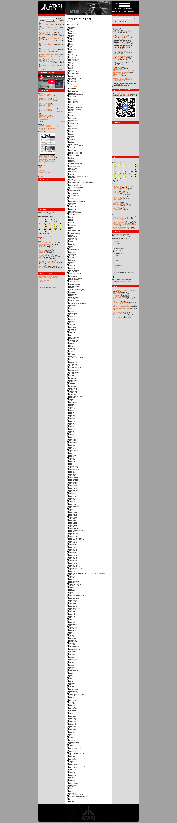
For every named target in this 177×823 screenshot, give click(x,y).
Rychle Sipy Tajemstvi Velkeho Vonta (78, 796)
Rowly (70, 734)
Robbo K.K (72, 499)
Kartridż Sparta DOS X (45, 98)
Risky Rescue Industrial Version (77, 357)
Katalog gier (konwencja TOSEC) (47, 236)
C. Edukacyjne (118, 265)
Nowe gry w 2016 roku (45, 109)
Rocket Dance (72, 638)
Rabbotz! (71, 51)
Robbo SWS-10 (73, 557)
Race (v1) (71, 52)
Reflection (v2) (73, 239)
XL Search (41, 173)
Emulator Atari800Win (44, 125)
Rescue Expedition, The (75, 273)
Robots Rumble (73, 629)
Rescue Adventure (74, 270)
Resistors (71, 287)
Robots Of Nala (73, 627)
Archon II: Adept (43, 255)
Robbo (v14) (72, 418)
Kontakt (40, 176)
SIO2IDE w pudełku (118, 316)
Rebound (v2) (72, 208)
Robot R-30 (72, 616)
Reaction (71, 174)
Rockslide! (72, 668)
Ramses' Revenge (73, 144)
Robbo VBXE (72, 576)
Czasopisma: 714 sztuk (45, 155)
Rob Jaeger (116, 202)
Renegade (71, 255)
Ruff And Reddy (73, 750)
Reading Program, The (75, 185)
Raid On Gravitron (74, 98)
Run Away (71, 761)
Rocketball (72, 654)
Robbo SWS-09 (73, 555)
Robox (70, 632)
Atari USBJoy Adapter (118, 218)
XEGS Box (115, 313)
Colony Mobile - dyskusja (45, 278)
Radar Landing (73, 88)
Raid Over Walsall (73, 102)
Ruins (70, 755)
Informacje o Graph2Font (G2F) (121, 41)
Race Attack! (72, 57)
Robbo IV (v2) (72, 498)
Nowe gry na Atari (117, 48)
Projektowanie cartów (118, 298)
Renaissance (72, 254)
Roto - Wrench (73, 708)
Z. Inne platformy (119, 274)
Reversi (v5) (72, 321)
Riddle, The (72, 332)
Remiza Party (72, 252)
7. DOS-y (116, 255)
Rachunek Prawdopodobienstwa (77, 75)
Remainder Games (74, 249)
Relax (70, 247)
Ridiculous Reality (74, 334)
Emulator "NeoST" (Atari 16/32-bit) (121, 58)
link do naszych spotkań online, (121, 94)
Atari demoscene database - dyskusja (48, 277)
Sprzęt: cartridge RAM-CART (120, 223)
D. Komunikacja (118, 267)
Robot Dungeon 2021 (74, 608)
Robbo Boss (72, 474)
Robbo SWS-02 (73, 544)
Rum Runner (72, 759)
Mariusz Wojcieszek (118, 194)
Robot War (72, 622)
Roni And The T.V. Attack (75, 696)
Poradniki (40, 93)
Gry (116, 21)
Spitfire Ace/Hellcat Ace (45, 256)
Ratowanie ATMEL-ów (118, 297)
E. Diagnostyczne (119, 270)
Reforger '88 (72, 244)
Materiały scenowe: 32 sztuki (46, 156)
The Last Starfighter (44, 260)
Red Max (71, 220)
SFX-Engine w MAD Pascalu (46, 95)
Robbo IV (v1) (72, 496)
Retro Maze (72, 292)
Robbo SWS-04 (73, 547)
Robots (71, 625)
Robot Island (72, 609)
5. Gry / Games (117, 73)
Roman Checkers (73, 688)
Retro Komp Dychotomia (75, 290)
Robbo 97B (72, 461)
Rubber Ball (72, 743)
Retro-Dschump (73, 294)
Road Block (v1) (73, 378)
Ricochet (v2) (72, 330)
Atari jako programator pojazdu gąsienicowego (124, 290)
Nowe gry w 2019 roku (45, 104)
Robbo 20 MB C (73, 444)
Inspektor (41, 266)
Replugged (72, 260)
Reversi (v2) (72, 316)
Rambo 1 (71, 134)
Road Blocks (72, 381)
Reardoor (71, 198)
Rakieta (71, 126)
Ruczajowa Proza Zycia (75, 748)
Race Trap (71, 63)
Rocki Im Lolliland (74, 659)
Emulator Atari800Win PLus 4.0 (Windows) (49, 127)
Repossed (71, 262)
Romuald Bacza (117, 196)
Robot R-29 (72, 614)
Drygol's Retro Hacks (44, 172)
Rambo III (71, 136)
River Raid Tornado (74, 370)
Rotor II (71, 713)
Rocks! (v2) (72, 667)
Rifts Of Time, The (74, 337)
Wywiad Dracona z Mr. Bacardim (121, 186)
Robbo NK (71, 531)
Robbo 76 (71, 456)
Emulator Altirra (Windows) (45, 129)
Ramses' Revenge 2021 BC (76, 145)
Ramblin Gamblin (73, 133)
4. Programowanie (119, 248)
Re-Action (71, 173)
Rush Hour (72, 780)
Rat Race (71, 158)
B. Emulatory (117, 263)
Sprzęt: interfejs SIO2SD (119, 228)
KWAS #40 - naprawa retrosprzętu (47, 56)
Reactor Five (72, 177)
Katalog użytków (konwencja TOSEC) (122, 279)
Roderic (71, 672)
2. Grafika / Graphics (118, 69)
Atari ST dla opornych (44, 115)
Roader (71, 399)
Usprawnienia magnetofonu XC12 (47, 99)
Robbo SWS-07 (73, 552)
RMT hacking (116, 39)
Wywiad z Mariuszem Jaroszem (121, 185)
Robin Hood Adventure (75, 584)
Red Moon (71, 222)
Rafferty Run (72, 96)
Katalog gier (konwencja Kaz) (46, 212)
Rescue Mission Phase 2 (75, 278)
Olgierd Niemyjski (117, 209)
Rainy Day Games (73, 123)
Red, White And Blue (74, 230)
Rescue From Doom (74, 275)
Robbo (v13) (72, 416)
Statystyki (41, 281)
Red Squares (72, 225)
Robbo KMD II (72, 503)
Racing (71, 76)
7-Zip (52, 238)
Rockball (71, 635)
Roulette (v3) (72, 721)
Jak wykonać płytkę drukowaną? (121, 308)
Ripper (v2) (72, 349)
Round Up (71, 731)
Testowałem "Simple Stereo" (120, 302)
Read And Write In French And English (79, 181)
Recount (71, 217)
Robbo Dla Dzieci (73, 480)
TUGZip (55, 238)
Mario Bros (42, 250)
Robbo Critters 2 (73, 479)
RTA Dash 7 (72, 41)
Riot (70, 345)
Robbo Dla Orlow (73, 483)
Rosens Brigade (73, 703)
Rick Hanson (72, 327)
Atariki (40, 166)
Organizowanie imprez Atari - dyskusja (48, 276)
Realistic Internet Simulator (76, 187)
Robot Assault (73, 600)
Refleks (71, 241)
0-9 (41, 219)
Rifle (70, 335)
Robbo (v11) (72, 413)
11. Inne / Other (117, 80)
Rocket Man (72, 643)
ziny (126, 178)
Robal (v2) (71, 405)
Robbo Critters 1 (73, 477)
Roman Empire (73, 691)
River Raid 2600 (73, 362)
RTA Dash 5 (72, 38)
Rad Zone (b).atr (75, 84)
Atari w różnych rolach (118, 314)
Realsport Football (74, 192)
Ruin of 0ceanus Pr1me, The (76, 753)
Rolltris (71, 684)
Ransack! (71, 149)
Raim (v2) (71, 117)
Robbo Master (72, 526)
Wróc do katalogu (71, 21)
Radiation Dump (73, 91)
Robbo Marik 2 (73, 522)
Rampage (71, 141)
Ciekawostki (116, 53)
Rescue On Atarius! (74, 279)
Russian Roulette (73, 783)
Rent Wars (71, 257)
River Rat (71, 375)
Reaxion (71, 200)
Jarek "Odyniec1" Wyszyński (120, 207)
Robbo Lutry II (73, 512)
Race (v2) (71, 54)
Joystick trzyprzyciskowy (119, 305)
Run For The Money (74, 764)
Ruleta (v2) (72, 758)
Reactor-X (71, 179)
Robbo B (71, 471)
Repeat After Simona (74, 259)
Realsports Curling (74, 195)
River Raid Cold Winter (75, 367)
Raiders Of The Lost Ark (75, 107)
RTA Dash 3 (72, 35)
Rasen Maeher (72, 150)
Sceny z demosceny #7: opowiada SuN (49, 36)
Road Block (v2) (73, 380)
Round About (72, 729)
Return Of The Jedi (74, 300)
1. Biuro (116, 241)
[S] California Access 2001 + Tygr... (121, 43)
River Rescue (72, 377)
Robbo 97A (72, 459)
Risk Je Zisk (72, 354)
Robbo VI (71, 577)
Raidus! (71, 110)
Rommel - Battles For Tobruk (76, 694)
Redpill (71, 235)
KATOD (115, 193)
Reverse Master (73, 313)
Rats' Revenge (73, 168)
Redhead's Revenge (74, 233)
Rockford (71, 657)
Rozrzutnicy (72, 739)
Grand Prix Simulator (44, 267)
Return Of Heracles (74, 297)
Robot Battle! (72, 605)
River (70, 359)
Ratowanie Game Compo (75, 163)
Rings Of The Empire (74, 341)
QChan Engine (43, 119)
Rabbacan (71, 44)
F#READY (115, 191)
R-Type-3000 (72, 27)
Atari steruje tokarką (118, 317)
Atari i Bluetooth (117, 292)
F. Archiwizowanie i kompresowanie (124, 272)
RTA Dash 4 (72, 36)
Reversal (71, 308)
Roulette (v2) (72, 719)
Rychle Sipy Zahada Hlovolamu (77, 798)
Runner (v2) (72, 774)
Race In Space (72, 62)
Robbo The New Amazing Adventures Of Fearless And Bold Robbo (87, 573)
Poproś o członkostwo (128, 11)
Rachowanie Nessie (74, 73)
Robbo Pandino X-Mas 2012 (76, 539)
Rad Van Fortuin (73, 81)
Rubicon (71, 745)
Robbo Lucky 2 (73, 509)
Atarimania (41, 170)
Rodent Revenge (73, 670)
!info (126, 169)
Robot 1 (71, 597)
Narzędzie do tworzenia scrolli (46, 97)
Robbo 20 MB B (73, 442)
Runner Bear (72, 775)
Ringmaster (72, 338)
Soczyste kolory (117, 312)
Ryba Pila (71, 786)
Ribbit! (71, 326)
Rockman (71, 662)
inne (52, 231)
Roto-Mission (72, 710)
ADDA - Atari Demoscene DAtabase (121, 160)
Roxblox (71, 735)
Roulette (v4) (72, 723)
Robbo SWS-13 (73, 562)
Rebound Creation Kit (75, 212)
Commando (42, 249)
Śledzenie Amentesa (118, 197)
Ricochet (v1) (72, 329)
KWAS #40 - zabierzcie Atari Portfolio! (48, 54)
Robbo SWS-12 (73, 560)
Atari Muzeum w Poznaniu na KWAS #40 (49, 38)
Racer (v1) (71, 67)
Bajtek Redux (42, 162)
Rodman (71, 673)
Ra (69, 43)
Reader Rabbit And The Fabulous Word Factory (81, 182)
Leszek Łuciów (117, 198)
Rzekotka (71, 801)
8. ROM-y (116, 258)
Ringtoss (71, 343)
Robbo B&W (72, 472)
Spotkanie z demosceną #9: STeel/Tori (48, 29)
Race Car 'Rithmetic (74, 59)
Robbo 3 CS (72, 447)
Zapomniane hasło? (117, 11)
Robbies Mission (73, 408)
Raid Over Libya (73, 99)
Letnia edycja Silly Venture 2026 (47, 32)
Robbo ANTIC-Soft (74, 466)
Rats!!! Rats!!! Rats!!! (75, 166)
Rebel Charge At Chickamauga (77, 201)
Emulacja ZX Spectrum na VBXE (47, 108)
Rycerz (71, 788)
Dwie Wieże (42, 261)
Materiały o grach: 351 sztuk (46, 160)
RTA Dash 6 (72, 39)
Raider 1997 (72, 104)
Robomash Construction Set (76, 595)
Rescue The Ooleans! (74, 284)
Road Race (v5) (73, 393)
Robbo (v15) (72, 420)
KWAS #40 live (43, 51)
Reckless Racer (73, 216)
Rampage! (71, 142)
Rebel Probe (72, 204)
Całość (43, 238)
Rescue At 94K (73, 271)
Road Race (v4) (73, 391)
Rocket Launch (73, 641)
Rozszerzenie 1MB (118, 303)
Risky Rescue (72, 356)
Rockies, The (72, 660)
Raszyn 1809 (72, 157)
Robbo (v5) (72, 429)
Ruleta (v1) (72, 756)
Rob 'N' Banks (73, 402)
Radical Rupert (73, 93)
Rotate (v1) (72, 705)
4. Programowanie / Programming (121, 72)
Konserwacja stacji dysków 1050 (47, 100)
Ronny (70, 699)
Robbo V (71, 574)
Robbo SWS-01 (73, 542)
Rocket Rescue (73, 648)
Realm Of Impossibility (75, 188)
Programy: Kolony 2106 (119, 219)
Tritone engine (42, 118)
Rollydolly (71, 686)
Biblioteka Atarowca (43, 131)
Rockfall (71, 656)
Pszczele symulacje (118, 46)
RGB (70, 30)
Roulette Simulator (74, 727)
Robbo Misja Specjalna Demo (77, 530)
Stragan (114, 214)
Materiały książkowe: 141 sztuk (47, 158)
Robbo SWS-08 (73, 554)
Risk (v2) (71, 353)
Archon (41, 258)
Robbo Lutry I (72, 511)
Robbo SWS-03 (73, 546)
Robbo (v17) (72, 423)
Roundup (71, 732)
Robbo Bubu (72, 475)
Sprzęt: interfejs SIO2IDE (119, 227)
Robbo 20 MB (72, 439)
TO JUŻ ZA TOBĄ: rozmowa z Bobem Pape (124, 199)
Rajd (70, 125)
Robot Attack (72, 601)
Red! (70, 228)
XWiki (40, 167)
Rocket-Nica (72, 652)
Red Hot (71, 219)
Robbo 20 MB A (73, 440)
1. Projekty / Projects (118, 68)
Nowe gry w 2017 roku (45, 105)
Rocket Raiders (73, 644)
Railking (71, 112)
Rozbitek (71, 737)
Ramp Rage (72, 139)
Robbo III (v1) (72, 493)
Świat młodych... (117, 29)
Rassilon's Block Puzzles (75, 153)
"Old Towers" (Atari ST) (45, 242)
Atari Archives (42, 171)
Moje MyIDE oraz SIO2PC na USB (121, 306)
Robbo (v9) (72, 436)
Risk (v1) (71, 351)
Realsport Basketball (74, 190)
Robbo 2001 (72, 445)
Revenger (71, 306)
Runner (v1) (72, 772)
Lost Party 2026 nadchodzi (46, 44)
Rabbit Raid (72, 47)
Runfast (71, 770)
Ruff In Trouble (73, 751)
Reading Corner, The (74, 184)
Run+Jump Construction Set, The (78, 766)
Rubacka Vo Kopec (74, 742)
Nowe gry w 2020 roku (45, 103)
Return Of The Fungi (74, 298)
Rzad (70, 799)
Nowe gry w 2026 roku (45, 94)
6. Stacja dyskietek (119, 253)
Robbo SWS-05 (73, 549)
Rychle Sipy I (72, 793)
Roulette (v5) (72, 724)
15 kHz (115, 63)
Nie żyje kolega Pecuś (44, 40)
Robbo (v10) (72, 412)
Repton (71, 263)
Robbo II (71, 491)
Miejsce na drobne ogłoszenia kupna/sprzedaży (125, 224)
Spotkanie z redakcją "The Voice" (47, 49)
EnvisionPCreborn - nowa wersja (121, 34)
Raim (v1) (71, 115)
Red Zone (71, 227)
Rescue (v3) (72, 268)
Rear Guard (72, 196)
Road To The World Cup (75, 396)
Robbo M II (72, 518)
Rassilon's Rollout (74, 155)
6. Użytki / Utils (117, 74)
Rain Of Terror (72, 118)
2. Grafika (117, 243)
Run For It (71, 762)
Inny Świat (41, 265)
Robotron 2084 (73, 624)
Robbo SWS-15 (73, 565)
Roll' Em (71, 681)
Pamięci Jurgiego (43, 34)
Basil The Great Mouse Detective (47, 262)
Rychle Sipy (72, 791)
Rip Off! (71, 346)
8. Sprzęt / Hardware (118, 77)
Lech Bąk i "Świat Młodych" (120, 188)
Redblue (71, 232)
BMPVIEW (41, 114)
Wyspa (41, 257)
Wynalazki (114, 289)
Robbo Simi (72, 570)
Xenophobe (42, 251)
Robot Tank (72, 621)
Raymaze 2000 (73, 171)
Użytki (121, 21)
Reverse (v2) (72, 311)
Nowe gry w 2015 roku (45, 110)
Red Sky (71, 224)
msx (131, 171)
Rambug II (71, 137)
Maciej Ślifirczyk (117, 205)
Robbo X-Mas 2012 (74, 581)
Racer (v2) (71, 68)
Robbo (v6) (72, 431)
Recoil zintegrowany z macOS (46, 65)
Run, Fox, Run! (73, 767)
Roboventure (72, 630)
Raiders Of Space (73, 106)
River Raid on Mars (74, 372)
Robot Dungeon (73, 606)
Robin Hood (72, 582)
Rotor (70, 711)
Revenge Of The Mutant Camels (77, 302)
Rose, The (71, 702)
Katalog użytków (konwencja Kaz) (121, 234)
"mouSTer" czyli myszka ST (120, 217)
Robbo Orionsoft (73, 533)
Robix (70, 589)
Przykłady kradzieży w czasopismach (122, 61)
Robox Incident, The (74, 633)
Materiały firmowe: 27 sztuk (46, 159)
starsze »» (62, 69)
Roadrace (71, 400)
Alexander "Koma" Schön (119, 204)
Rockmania (72, 664)
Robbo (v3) (72, 426)
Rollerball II (72, 683)
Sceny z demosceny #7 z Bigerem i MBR (49, 59)
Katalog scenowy (116, 162)
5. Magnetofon (118, 250)
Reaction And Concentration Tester (78, 176)
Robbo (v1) (72, 410)
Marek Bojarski (117, 208)
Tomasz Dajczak (117, 187)
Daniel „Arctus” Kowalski (119, 192)
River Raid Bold (73, 365)
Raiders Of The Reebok (75, 109)
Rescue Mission (73, 276)
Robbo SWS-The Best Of (75, 568)
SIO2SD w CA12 (117, 296)
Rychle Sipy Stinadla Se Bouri (77, 794)
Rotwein (71, 715)
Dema (126, 21)
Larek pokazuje (43, 106)
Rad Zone (71, 83)
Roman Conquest (73, 689)
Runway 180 (72, 777)
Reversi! (71, 322)
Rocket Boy (72, 636)
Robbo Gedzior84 (73, 490)
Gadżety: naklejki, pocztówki (120, 222)
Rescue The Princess (74, 286)
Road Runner (72, 394)
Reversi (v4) (72, 319)
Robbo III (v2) (72, 495)
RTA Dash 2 (72, 33)
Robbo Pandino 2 (73, 536)
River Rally (72, 373)
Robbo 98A (72, 463)
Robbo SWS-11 (73, 558)
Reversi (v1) (72, 314)
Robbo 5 (71, 453)
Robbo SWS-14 (73, 563)
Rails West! (72, 114)
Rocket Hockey (73, 640)
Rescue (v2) (72, 267)
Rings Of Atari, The (74, 340)
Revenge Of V (72, 305)
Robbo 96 (71, 458)
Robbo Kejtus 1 (73, 504)
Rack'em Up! (72, 79)
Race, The (71, 65)
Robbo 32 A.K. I (73, 448)
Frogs (40, 245)
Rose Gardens (73, 700)
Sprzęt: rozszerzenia (118, 221)
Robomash (72, 593)
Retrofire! (71, 295)
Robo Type (72, 590)
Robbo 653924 (73, 455)
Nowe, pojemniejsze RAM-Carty (121, 216)
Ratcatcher (72, 161)
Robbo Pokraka (73, 541)
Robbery (71, 407)
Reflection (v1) (73, 238)
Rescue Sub (72, 283)
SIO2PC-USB (116, 294)
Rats (70, 165)
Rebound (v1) (72, 206)
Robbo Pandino (73, 534)
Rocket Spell (72, 651)
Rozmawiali (115, 183)
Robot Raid (72, 617)
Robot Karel (72, 611)
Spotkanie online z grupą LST (46, 63)
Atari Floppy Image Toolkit (45, 61)
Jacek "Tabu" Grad (118, 203)
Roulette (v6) (72, 726)
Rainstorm (71, 122)
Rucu (70, 747)
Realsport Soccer (73, 193)
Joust (40, 247)
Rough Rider (72, 716)
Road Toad (72, 397)
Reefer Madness (73, 236)
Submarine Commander (45, 244)
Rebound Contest (73, 211)
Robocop (71, 592)
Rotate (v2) (72, 707)
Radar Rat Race (73, 90)
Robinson (71, 587)
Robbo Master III (73, 528)
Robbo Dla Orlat (73, 482)
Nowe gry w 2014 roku (45, 116)
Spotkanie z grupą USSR (45, 53)
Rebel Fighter (72, 203)
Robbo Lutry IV (73, 515)
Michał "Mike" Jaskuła (118, 190)
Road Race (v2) (73, 388)
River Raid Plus (73, 369)
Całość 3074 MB (45, 233)
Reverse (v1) (72, 310)
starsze (63, 121)
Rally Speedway (73, 128)
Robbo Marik (72, 520)
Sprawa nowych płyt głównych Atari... (122, 31)
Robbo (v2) (72, 424)
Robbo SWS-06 (73, 550)
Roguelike (71, 676)
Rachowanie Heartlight (75, 71)
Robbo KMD (72, 501)
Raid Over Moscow (74, 101)
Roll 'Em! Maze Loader (75, 680)
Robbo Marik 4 (73, 525)
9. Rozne (116, 260)
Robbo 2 (71, 437)
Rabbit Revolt (72, 49)
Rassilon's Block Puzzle (75, 152)
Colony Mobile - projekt (44, 280)
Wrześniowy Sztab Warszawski (121, 36)
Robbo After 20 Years (74, 467)
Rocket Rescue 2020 (74, 649)
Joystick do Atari (117, 300)
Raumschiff (72, 169)
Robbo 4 (71, 452)
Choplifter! (41, 246)
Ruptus (71, 778)
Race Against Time (74, 55)
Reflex (70, 243)
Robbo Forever (43, 252)
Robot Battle (72, 603)
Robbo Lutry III (73, 514)
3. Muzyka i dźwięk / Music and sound (122, 70)
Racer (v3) (71, 70)
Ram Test (71, 131)
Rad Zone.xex (74, 86)
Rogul (70, 678)
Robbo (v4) (72, 428)
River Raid (71, 361)
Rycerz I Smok (73, 790)
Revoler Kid (72, 324)
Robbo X (71, 579)
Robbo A (71, 464)
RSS (61, 20)
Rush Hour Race (73, 782)
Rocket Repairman (74, 646)
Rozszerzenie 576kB (118, 311)
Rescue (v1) (72, 265)
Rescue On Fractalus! (75, 281)
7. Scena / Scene (117, 75)
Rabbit (70, 46)
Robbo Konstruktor (74, 506)
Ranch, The (72, 147)
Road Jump (72, 383)
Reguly (71, 246)
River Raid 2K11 (73, 364)
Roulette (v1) (72, 718)
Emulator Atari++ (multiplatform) (47, 128)
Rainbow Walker (73, 120)
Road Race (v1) (73, 386)
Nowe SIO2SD (116, 295)
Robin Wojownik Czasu (75, 585)
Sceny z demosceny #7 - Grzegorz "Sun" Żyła (50, 42)
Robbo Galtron (73, 488)
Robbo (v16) (72, 421)
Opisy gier (41, 241)
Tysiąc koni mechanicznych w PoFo (48, 27)
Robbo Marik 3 (73, 523)
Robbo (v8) (72, 434)
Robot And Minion (74, 598)
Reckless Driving (73, 214)
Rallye (70, 129)
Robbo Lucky (72, 507)
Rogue (70, 675)
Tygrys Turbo (116, 301)
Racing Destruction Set (75, 78)
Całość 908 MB (118, 277)
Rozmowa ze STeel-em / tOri (46, 24)
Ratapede (71, 160)
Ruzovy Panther (73, 785)
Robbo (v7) (72, 432)
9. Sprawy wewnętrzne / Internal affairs (122, 78)
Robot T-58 (72, 619)
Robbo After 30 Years (74, 469)
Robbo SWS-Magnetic (75, 566)
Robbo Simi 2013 (73, 571)
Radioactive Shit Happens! (76, 94)
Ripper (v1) (72, 348)
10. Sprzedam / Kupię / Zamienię (121, 79)
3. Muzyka (117, 246)
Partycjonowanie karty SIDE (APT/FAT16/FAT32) (51, 111)
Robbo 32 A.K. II (73, 450)
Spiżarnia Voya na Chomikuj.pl (46, 161)
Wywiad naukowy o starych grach (121, 56)
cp (136, 164)
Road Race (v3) (73, 389)
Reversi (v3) (72, 318)
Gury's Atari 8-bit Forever (45, 169)
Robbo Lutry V (73, 517)
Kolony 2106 (42, 254)
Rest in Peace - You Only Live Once (78, 289)
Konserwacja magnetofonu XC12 (47, 102)
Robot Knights (73, 613)
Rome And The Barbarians (76, 692)
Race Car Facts (73, 60)
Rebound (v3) (72, 209)
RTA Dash (71, 32)
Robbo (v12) (72, 415)
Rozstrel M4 (72, 740)
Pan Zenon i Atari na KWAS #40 (47, 47)
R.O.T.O (71, 28)
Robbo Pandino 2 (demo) (75, 538)
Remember (72, 251)
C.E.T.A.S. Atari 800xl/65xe (119, 51)
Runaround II (72, 769)
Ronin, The (72, 697)
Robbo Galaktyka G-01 (75, 487)
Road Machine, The (74, 385)
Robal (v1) (71, 404)
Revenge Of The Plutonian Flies (77, 303)
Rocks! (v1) (72, 665)
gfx (137, 166)
